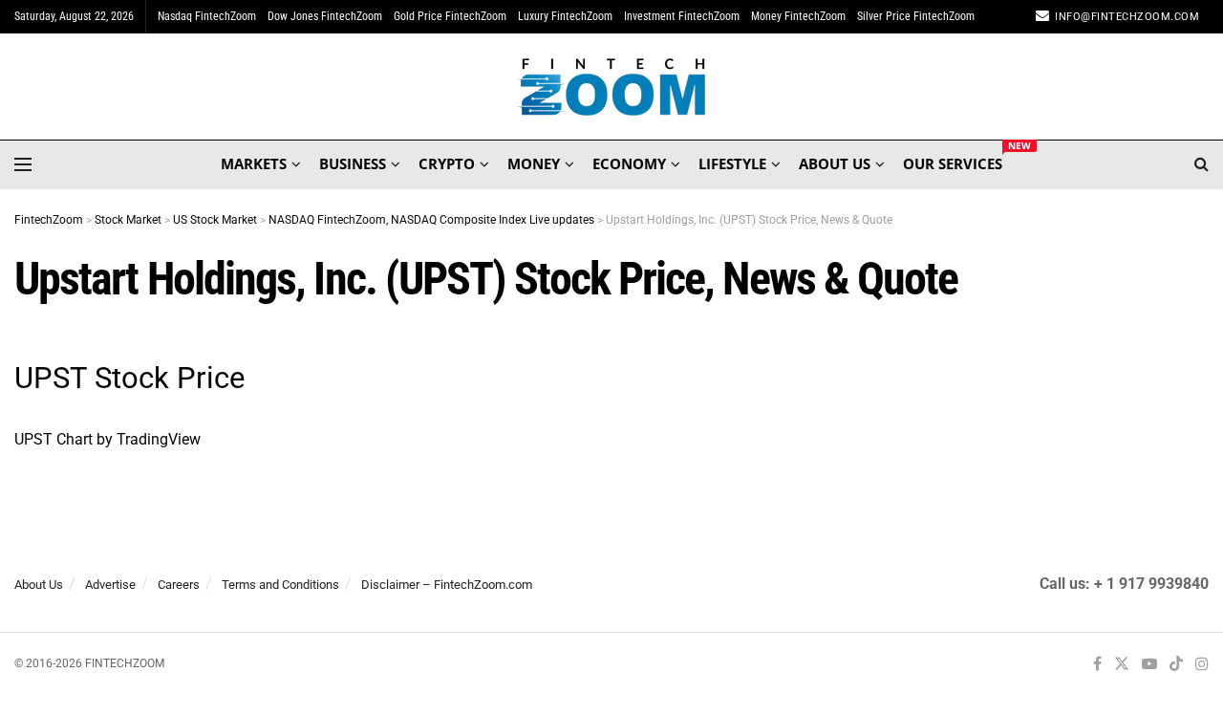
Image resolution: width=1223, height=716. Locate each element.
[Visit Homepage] (611, 87)
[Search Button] (1201, 164)
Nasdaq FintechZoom (207, 16)
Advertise (110, 584)
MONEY (533, 163)
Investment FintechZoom (682, 16)
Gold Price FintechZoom (450, 16)
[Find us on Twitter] (1121, 665)
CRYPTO (446, 163)
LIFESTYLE (732, 163)
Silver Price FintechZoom (916, 16)
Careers (179, 584)
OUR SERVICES (952, 160)
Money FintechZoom (798, 16)
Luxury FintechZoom (565, 16)
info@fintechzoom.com (1127, 17)
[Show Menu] (23, 164)
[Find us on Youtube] (1149, 665)
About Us (38, 584)
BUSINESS (352, 163)
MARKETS (254, 163)
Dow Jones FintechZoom (325, 16)
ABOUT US (834, 163)
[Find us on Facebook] (1097, 665)
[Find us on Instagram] (1202, 665)
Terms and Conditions (280, 584)
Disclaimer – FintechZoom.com (446, 584)
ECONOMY (629, 163)
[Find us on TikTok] (1176, 665)
